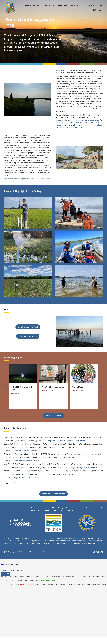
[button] (100, 10)
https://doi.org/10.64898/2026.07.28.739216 (22, 477)
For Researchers (94, 5)
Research (37, 5)
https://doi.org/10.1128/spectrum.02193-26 (22, 461)
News (94, 10)
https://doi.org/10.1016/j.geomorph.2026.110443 (67, 441)
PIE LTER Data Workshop (53, 387)
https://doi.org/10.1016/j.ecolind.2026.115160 (80, 467)
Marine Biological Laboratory (87, 120)
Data (60, 5)
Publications (49, 5)
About (28, 5)
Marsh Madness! (79, 387)
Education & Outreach (74, 5)
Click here (5, 580)
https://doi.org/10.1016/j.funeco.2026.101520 (23, 451)
